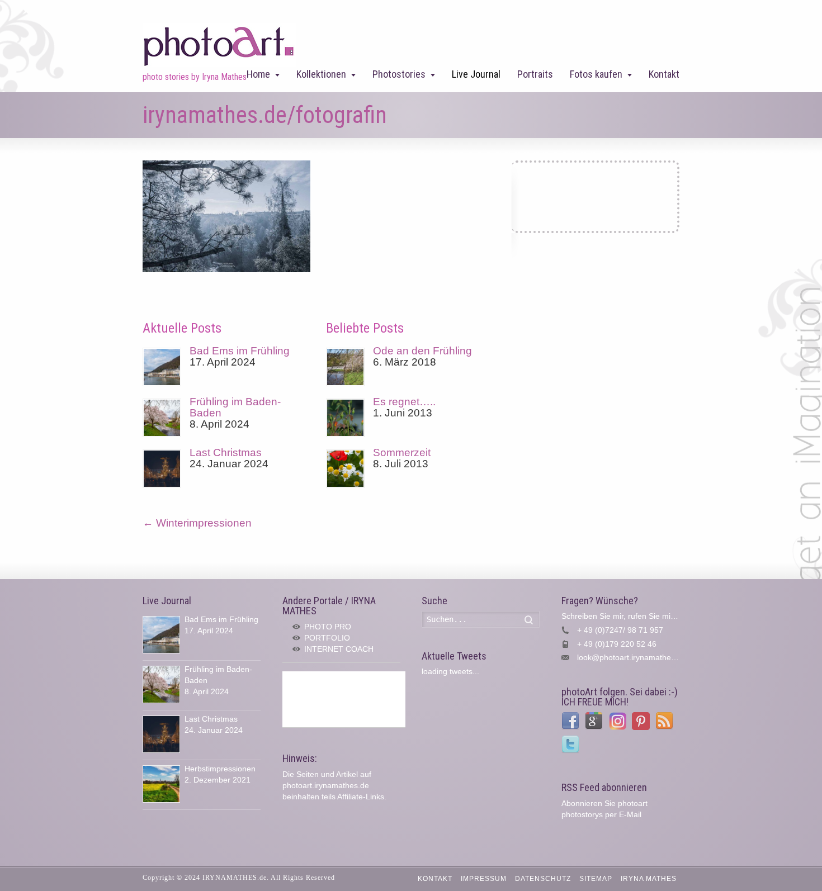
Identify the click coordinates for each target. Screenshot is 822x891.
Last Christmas (226, 452)
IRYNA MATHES (649, 879)
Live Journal (476, 74)
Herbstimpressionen (220, 768)
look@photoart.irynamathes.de (631, 657)
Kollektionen (321, 74)
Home (258, 74)
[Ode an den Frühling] (345, 367)
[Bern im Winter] (226, 268)
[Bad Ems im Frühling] (162, 367)
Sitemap (595, 879)
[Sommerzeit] (345, 468)
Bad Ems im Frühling (240, 351)
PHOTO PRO (327, 626)
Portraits (535, 74)
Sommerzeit (402, 452)
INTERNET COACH (339, 648)
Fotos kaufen (596, 74)
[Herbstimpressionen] (161, 784)
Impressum (484, 879)
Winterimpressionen (197, 523)
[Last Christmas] (162, 468)
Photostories (399, 74)
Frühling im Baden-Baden (235, 407)
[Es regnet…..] (345, 418)
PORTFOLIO (327, 637)
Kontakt (664, 74)
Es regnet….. (404, 401)
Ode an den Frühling (422, 351)
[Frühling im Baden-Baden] (162, 418)
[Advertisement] (343, 699)
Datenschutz (543, 879)
